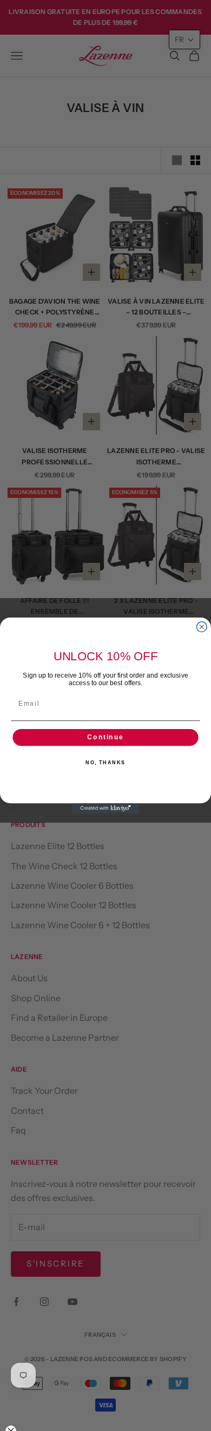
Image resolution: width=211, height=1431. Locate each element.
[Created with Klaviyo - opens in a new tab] (106, 808)
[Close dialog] (201, 627)
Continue (105, 737)
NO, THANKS (105, 763)
